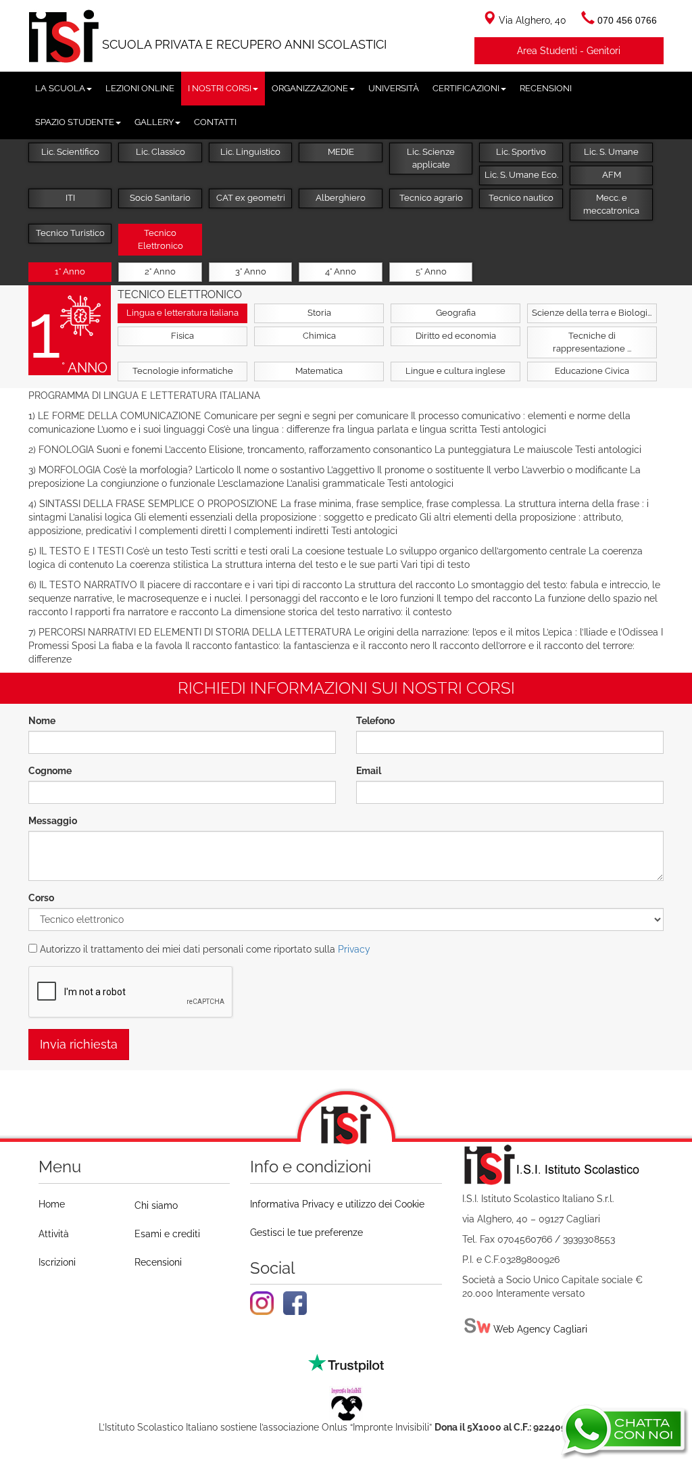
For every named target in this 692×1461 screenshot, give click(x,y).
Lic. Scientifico (70, 152)
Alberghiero (341, 198)
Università (393, 88)
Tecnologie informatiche (182, 371)
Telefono (375, 720)
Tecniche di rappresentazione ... (592, 342)
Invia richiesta (79, 1044)
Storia (319, 313)
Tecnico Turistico (70, 233)
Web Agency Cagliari (539, 1329)
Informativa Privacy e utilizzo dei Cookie (337, 1204)
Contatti (215, 122)
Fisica (182, 336)
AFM (611, 175)
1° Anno (70, 271)
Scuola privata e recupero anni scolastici (244, 44)
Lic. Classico (160, 152)
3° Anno (250, 271)
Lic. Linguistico (250, 152)
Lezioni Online (139, 88)
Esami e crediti (167, 1233)
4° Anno (340, 271)
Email (368, 770)
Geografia (456, 313)
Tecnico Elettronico (160, 239)
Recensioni (158, 1262)
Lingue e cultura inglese (455, 371)
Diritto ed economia (456, 336)
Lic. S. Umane (611, 152)
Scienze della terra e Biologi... (591, 313)
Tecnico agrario (431, 198)
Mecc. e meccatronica (611, 204)
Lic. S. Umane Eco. (521, 175)
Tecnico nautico (521, 198)
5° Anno (431, 271)
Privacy (354, 949)
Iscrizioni (57, 1262)
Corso (41, 897)
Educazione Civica (592, 371)
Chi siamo (156, 1205)
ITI (70, 198)
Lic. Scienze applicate (431, 158)
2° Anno (160, 271)
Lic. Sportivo (521, 152)
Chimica (319, 336)
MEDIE (341, 152)
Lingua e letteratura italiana (182, 313)
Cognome (50, 770)
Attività (54, 1233)
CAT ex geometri (250, 198)
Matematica (319, 371)
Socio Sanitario (160, 198)
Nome (41, 720)
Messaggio (52, 820)
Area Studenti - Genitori (568, 50)
